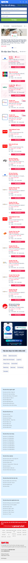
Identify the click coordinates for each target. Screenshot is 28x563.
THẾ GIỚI (3, 534)
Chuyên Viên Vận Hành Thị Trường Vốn (14, 246)
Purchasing (20, 367)
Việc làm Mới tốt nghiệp (8, 460)
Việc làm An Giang (7, 418)
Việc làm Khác (6, 486)
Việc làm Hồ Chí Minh (7, 416)
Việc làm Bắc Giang (7, 425)
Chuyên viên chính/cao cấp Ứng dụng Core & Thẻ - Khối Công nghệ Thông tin (13, 115)
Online (5, 355)
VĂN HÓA (14, 533)
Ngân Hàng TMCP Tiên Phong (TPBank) (15, 103)
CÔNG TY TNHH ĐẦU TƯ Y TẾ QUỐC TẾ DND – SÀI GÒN (16, 59)
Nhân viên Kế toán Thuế (13, 144)
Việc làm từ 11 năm (7, 514)
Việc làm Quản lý (6, 466)
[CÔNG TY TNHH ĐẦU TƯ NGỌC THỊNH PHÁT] (5, 161)
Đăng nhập (24, 5)
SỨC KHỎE (19, 534)
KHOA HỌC (19, 532)
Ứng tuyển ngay (18, 67)
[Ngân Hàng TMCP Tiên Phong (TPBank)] (5, 102)
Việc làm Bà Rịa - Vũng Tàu (9, 419)
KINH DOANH (8, 530)
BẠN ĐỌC (24, 532)
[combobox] (14, 9)
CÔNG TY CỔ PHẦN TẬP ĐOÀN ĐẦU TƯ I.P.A (16, 263)
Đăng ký (19, 5)
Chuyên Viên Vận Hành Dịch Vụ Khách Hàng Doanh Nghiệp (14, 203)
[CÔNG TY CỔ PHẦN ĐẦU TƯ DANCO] (5, 233)
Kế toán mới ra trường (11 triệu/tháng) (14, 304)
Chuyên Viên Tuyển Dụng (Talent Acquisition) (12, 85)
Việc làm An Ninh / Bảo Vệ (9, 392)
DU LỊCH (8, 536)
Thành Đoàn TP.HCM (5, 555)
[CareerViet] (18, 526)
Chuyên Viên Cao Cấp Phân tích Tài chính (14, 232)
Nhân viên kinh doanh (8, 359)
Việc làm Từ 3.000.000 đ (8, 436)
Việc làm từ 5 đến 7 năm (8, 510)
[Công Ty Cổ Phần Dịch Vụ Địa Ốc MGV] (5, 87)
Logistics (19, 359)
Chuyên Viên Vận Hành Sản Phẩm (13, 290)
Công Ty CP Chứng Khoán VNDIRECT (17, 190)
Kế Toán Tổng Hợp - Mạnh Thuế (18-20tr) (14, 159)
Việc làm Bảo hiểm (7, 399)
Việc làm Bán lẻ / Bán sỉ (8, 397)
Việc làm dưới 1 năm (7, 506)
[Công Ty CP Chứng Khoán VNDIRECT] (5, 190)
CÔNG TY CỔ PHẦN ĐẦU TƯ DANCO (16, 234)
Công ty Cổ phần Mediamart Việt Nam (16, 132)
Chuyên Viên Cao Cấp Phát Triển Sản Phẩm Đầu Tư (14, 275)
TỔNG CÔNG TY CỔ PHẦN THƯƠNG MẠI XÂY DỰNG (16, 307)
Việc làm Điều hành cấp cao (9, 469)
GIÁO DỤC (24, 530)
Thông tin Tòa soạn (5, 554)
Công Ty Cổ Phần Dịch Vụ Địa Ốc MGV (16, 88)
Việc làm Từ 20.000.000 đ (8, 445)
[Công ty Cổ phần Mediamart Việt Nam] (5, 131)
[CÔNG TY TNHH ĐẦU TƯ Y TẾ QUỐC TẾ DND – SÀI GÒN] (5, 59)
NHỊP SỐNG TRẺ (14, 531)
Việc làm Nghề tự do (7, 484)
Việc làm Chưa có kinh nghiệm (10, 504)
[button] (23, 1)
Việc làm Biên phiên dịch (8, 403)
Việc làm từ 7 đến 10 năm (8, 512)
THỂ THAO (19, 530)
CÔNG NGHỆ (8, 532)
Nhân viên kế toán (13, 72)
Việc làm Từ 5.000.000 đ (8, 438)
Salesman (12, 367)
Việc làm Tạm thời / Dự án (9, 482)
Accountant (14, 363)
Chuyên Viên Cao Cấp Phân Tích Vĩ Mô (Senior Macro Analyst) (14, 188)
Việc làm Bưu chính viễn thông (10, 405)
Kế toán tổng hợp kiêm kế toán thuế (13, 173)
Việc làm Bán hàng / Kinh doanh (10, 396)
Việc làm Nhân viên (7, 462)
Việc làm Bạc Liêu (7, 421)
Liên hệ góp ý (3, 558)
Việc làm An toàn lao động (9, 394)
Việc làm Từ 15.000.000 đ (8, 444)
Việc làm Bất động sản (8, 401)
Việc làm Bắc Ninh (7, 427)
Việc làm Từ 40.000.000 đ (8, 449)
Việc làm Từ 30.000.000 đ (8, 447)
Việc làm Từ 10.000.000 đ (8, 442)
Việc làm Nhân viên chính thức (10, 480)
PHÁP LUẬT (3, 536)
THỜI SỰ (3, 532)
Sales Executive (13, 355)
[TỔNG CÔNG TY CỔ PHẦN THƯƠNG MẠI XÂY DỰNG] (5, 306)
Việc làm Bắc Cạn (7, 423)
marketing (5, 367)
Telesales (5, 371)
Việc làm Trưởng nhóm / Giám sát (10, 464)
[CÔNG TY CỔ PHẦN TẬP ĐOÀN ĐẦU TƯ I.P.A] (5, 262)
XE (8, 534)
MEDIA (3, 530)
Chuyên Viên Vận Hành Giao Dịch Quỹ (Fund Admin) (14, 261)
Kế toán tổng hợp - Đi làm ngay (11, 57)
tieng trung (6, 363)
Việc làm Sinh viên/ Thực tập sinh (10, 458)
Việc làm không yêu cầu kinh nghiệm (11, 502)
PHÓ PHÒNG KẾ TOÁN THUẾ (14, 130)
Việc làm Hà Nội (6, 414)
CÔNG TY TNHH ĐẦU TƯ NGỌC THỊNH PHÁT (17, 161)
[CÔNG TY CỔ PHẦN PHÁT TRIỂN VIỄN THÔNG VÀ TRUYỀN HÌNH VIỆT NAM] (5, 74)
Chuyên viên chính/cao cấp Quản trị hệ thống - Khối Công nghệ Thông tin (14, 101)
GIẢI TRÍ (14, 536)
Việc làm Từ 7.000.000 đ (8, 440)
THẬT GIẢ (24, 534)
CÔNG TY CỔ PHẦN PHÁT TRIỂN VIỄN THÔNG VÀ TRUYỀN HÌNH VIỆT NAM (17, 73)
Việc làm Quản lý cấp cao (8, 467)
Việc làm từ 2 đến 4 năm (8, 508)
